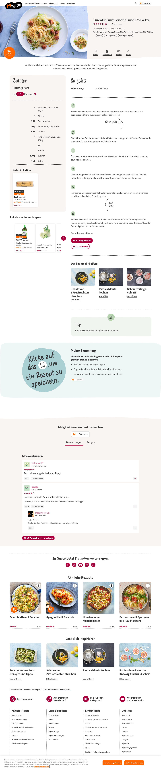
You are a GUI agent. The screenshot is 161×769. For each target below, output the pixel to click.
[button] (27, 465)
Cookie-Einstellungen (93, 743)
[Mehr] (135, 478)
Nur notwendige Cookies (112, 763)
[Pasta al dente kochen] (98, 661)
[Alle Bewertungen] (98, 24)
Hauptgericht (110, 35)
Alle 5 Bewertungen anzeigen (38, 538)
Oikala (34, 486)
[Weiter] (63, 238)
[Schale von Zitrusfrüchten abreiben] (62, 661)
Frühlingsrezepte (125, 35)
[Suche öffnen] (135, 3)
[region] (80, 762)
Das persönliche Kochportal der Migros (25, 689)
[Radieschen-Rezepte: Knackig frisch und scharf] (135, 661)
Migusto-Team (42, 512)
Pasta (99, 35)
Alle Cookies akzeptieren (134, 763)
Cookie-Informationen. (41, 766)
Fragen (91, 442)
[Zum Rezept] (25, 605)
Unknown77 (37, 463)
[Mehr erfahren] (83, 294)
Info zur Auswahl (35, 94)
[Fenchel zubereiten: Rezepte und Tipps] (25, 661)
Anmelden (147, 3)
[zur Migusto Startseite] (14, 4)
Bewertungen (74, 442)
